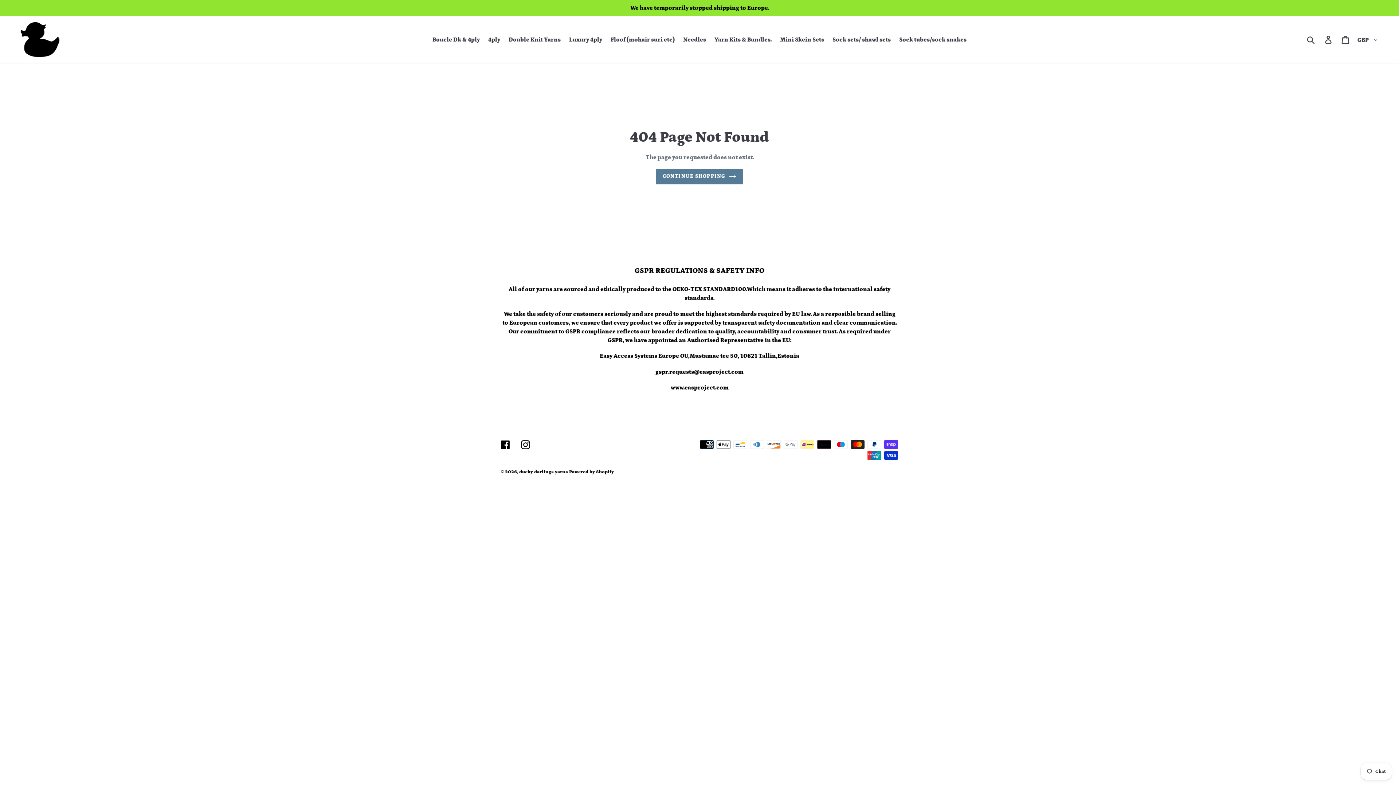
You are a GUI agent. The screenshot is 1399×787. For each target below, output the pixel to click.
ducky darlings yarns (543, 472)
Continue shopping (694, 176)
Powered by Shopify (591, 472)
